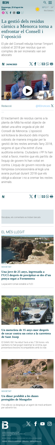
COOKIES (4, 441)
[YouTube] (18, 12)
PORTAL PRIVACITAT (35, 441)
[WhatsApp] (47, 64)
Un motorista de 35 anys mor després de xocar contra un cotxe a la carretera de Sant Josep (26, 333)
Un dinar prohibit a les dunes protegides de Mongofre (19, 397)
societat (6, 267)
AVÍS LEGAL (25, 441)
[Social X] (7, 12)
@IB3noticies (43, 106)
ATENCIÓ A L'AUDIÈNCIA (14, 441)
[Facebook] (10, 12)
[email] (43, 64)
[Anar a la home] (3, 12)
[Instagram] (14, 12)
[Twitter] (31, 64)
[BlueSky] (22, 12)
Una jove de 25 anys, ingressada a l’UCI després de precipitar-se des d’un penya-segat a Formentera (26, 275)
